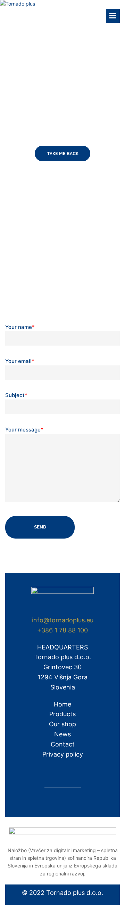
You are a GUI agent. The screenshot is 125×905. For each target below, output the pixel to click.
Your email (19, 361)
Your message (24, 429)
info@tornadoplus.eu (62, 620)
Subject (16, 395)
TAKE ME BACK (62, 153)
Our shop (62, 724)
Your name (20, 327)
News (62, 734)
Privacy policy (62, 754)
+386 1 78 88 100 (62, 630)
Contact (63, 744)
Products (62, 714)
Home (62, 704)
